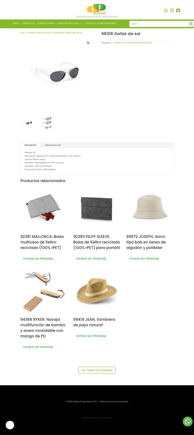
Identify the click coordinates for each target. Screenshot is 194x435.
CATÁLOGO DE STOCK (68, 23)
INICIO (16, 23)
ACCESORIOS (58, 33)
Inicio (22, 33)
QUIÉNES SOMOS (46, 23)
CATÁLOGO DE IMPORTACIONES (100, 23)
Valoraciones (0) (53, 145)
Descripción (30, 145)
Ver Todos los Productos (97, 370)
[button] (88, 42)
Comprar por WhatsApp (38, 258)
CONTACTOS (28, 23)
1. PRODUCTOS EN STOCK (38, 33)
